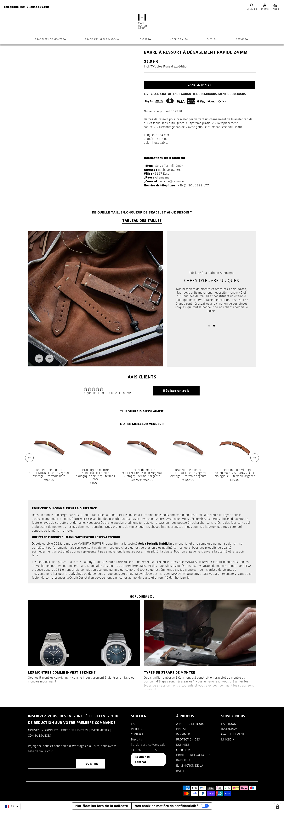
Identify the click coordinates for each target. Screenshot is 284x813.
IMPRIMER (183, 734)
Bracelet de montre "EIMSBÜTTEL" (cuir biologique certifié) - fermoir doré (96, 474)
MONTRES (143, 39)
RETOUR (136, 729)
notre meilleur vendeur (142, 423)
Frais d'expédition (175, 66)
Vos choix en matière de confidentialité (166, 806)
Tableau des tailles (142, 220)
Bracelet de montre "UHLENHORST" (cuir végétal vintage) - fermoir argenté (142, 473)
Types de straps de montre (169, 672)
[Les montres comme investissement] (84, 633)
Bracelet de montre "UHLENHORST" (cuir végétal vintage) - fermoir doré (49, 473)
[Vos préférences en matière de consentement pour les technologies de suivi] (277, 806)
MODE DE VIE (178, 39)
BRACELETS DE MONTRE (49, 39)
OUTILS (211, 39)
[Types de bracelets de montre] (200, 633)
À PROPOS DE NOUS (190, 723)
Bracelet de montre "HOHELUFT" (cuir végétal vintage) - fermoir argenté (188, 473)
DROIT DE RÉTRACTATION (193, 755)
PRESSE (181, 729)
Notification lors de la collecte (101, 806)
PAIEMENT (183, 760)
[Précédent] (39, 358)
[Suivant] (49, 358)
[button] (176, 390)
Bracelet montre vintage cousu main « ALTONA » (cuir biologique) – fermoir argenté (234, 473)
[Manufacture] (142, 25)
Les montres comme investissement (62, 672)
